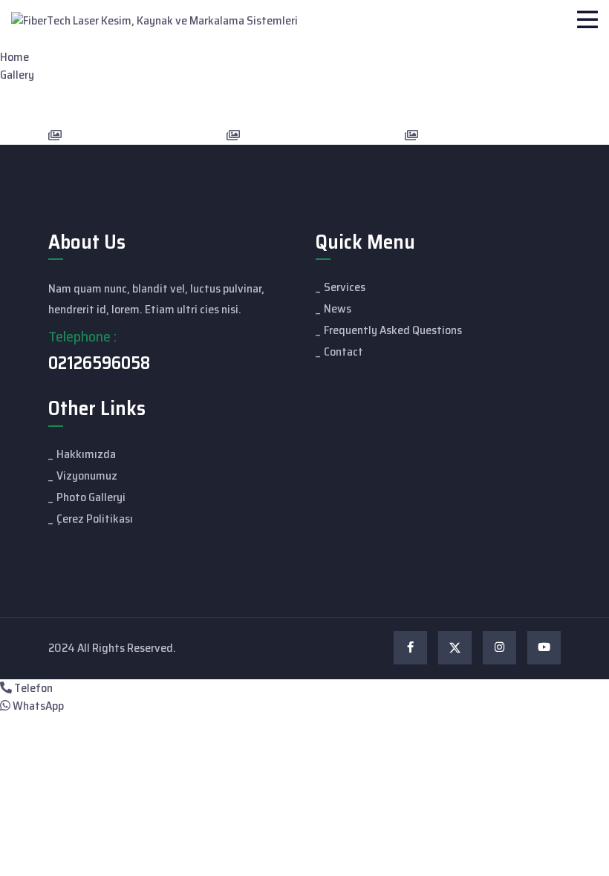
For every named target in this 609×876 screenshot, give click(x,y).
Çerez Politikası (94, 518)
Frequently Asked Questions (393, 330)
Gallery (17, 74)
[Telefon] (6, 688)
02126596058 (99, 363)
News (337, 308)
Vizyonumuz (86, 475)
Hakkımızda (86, 454)
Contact (343, 351)
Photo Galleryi (91, 497)
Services (344, 287)
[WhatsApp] (5, 705)
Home (14, 57)
